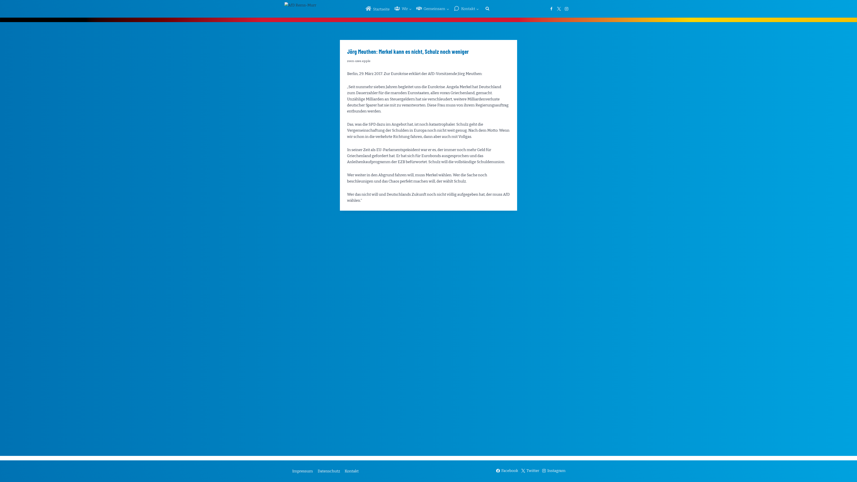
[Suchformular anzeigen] (487, 9)
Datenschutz (329, 471)
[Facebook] (551, 8)
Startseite (381, 9)
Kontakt (352, 471)
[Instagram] (566, 8)
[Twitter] (559, 8)
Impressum (302, 471)
